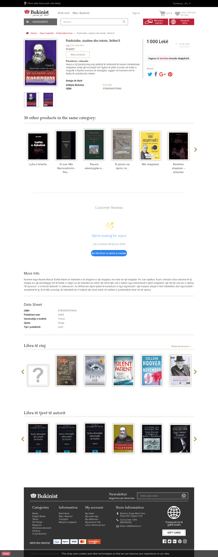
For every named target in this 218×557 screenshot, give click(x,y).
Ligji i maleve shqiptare (180, 458)
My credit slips (91, 516)
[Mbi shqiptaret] (150, 144)
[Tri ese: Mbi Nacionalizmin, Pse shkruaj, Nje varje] (66, 144)
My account (94, 508)
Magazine (37, 525)
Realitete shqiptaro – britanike (178, 168)
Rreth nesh (64, 13)
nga (67, 45)
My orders (89, 513)
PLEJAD (107, 85)
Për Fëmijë (37, 522)
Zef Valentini (77, 45)
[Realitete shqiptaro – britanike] (178, 144)
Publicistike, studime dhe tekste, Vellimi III (123, 459)
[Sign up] (184, 495)
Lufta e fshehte (38, 164)
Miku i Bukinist (66, 516)
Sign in (136, 13)
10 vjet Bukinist (39, 534)
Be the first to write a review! (109, 253)
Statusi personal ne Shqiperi (151, 458)
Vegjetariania (38, 389)
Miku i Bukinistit (81, 13)
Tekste (35, 519)
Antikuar (36, 531)
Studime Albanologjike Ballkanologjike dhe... (38, 460)
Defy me (95, 389)
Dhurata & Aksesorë (41, 528)
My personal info (92, 522)
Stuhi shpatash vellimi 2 (66, 391)
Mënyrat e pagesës (68, 522)
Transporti (63, 519)
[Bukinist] (36, 13)
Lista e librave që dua (95, 525)
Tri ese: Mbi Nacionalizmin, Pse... (66, 168)
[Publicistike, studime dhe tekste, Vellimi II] (31, 99)
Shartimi (180, 389)
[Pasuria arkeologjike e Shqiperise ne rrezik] (94, 144)
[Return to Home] (27, 33)
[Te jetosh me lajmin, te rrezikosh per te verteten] (122, 144)
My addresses (91, 519)
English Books (39, 516)
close (6, 553)
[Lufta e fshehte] (38, 144)
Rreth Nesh (64, 513)
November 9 (152, 389)
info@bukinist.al (133, 526)
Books (35, 513)
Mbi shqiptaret (150, 164)
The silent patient (123, 391)
